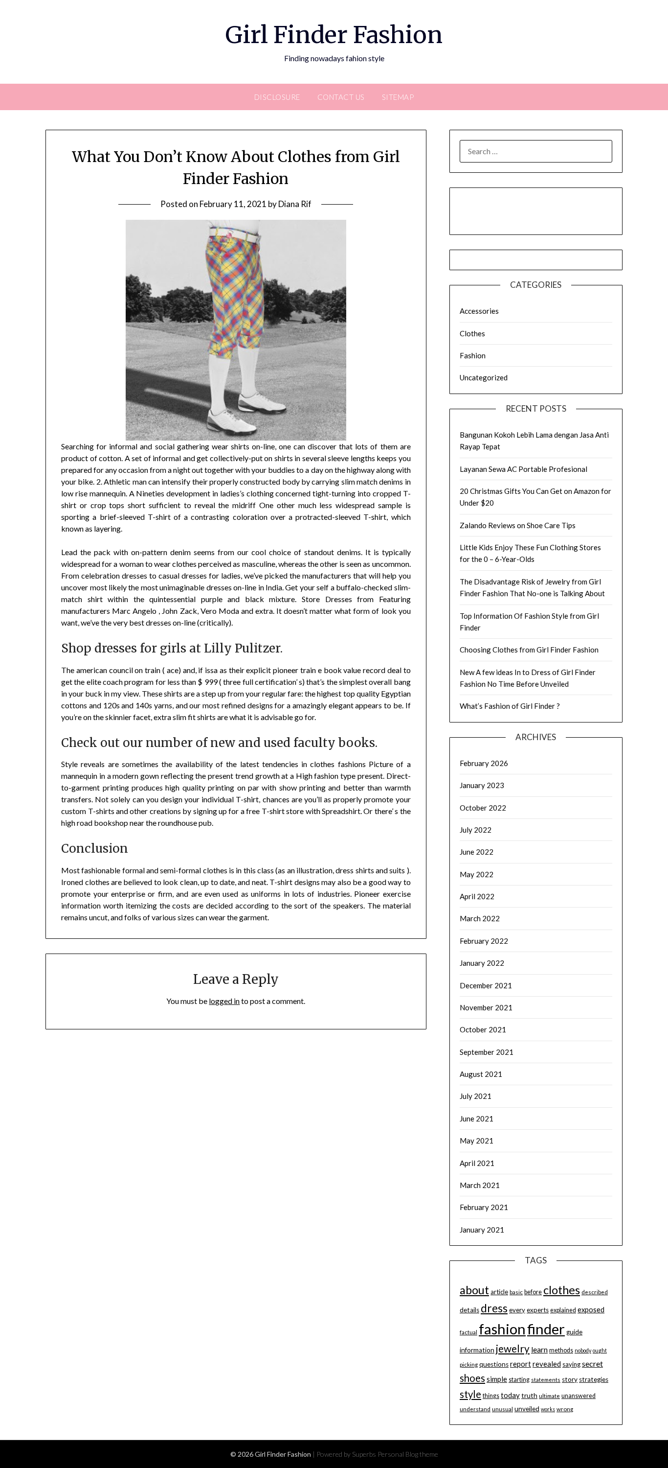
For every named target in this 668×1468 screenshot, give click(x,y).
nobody (583, 1350)
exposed (591, 1309)
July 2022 (475, 829)
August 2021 (481, 1074)
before (533, 1292)
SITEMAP (398, 97)
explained (563, 1310)
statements (545, 1379)
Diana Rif (295, 204)
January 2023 (482, 785)
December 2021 (486, 985)
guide (574, 1332)
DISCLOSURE (277, 97)
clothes (561, 1290)
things (491, 1395)
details (469, 1310)
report (520, 1364)
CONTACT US (341, 97)
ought (600, 1350)
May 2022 (476, 874)
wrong (565, 1409)
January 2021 (482, 1229)
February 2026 (484, 763)
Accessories (479, 310)
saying (571, 1364)
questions (494, 1364)
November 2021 (486, 1007)
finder (546, 1328)
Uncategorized (484, 377)
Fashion (473, 355)
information (477, 1350)
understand (475, 1409)
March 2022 (480, 918)
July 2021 (475, 1096)
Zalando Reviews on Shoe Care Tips (518, 525)
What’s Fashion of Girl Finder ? (510, 705)
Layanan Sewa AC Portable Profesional (523, 469)
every (517, 1310)
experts (538, 1310)
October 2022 (483, 807)
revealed (547, 1363)
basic (516, 1292)
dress (494, 1308)
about (474, 1290)
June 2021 (476, 1118)
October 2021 (483, 1029)
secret (592, 1363)
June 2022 (476, 851)
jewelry (513, 1348)
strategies (593, 1379)
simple (497, 1379)
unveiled (526, 1409)
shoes (472, 1378)
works (548, 1409)
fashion (502, 1328)
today (510, 1395)
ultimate (549, 1396)
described (594, 1292)
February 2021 (484, 1207)
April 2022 (477, 896)
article (499, 1292)
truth (529, 1395)
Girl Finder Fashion (334, 34)
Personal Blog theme (408, 1454)
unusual (502, 1409)
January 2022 (482, 962)
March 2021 (480, 1185)
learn (539, 1349)
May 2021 (476, 1140)
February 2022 (484, 940)
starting (519, 1379)
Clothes (472, 333)
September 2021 (486, 1052)
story (570, 1379)
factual (468, 1332)
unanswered (578, 1395)
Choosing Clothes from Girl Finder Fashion (529, 649)
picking (469, 1364)
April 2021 (477, 1163)
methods (561, 1350)
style (470, 1394)
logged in (224, 1000)
